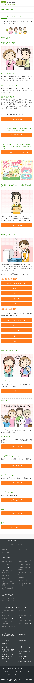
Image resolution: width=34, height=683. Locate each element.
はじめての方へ (22, 640)
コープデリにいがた (18, 674)
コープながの (6, 674)
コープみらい (18, 668)
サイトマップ (5, 640)
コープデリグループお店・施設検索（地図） (8, 635)
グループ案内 (5, 552)
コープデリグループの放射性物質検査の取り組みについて (8, 583)
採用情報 (4, 643)
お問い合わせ (22, 634)
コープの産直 (5, 564)
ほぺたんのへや (22, 611)
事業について (5, 549)
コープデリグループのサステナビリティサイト (8, 600)
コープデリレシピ (7, 619)
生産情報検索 (5, 578)
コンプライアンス (23, 549)
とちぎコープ (17, 671)
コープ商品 (5, 567)
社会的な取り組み (7, 595)
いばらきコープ (7, 671)
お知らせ (4, 647)
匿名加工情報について (24, 661)
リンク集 (4, 661)
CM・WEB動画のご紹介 (8, 626)
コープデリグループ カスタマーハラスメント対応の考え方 (8, 656)
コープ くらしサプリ (24, 623)
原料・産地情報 (22, 580)
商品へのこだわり (7, 561)
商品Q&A (21, 577)
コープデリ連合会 (8, 668)
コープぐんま (27, 671)
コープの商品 (6, 557)
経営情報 (21, 544)
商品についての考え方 (24, 561)
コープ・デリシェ (7, 615)
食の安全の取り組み (24, 564)
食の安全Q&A (5, 575)
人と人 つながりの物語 (25, 620)
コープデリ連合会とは (9, 540)
